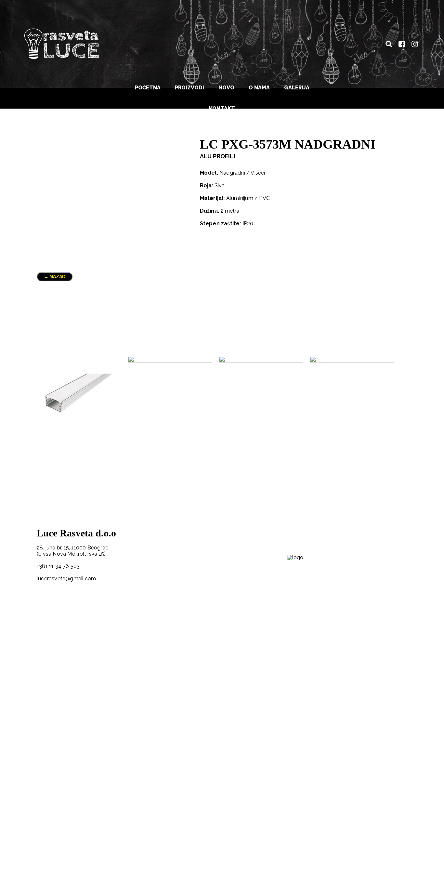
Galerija (296, 88)
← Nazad (54, 276)
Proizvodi (189, 88)
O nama (259, 88)
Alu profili (217, 156)
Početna (148, 88)
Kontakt (222, 108)
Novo (226, 88)
